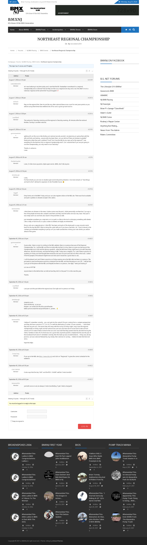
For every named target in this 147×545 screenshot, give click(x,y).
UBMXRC (104, 95)
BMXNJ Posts (40, 30)
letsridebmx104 (76, 44)
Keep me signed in (18, 421)
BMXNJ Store (92, 30)
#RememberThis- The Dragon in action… (62, 495)
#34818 (90, 350)
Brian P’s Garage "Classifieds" (112, 108)
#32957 (90, 205)
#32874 (90, 98)
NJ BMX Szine (106, 117)
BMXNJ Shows (75, 30)
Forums (18, 62)
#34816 (90, 296)
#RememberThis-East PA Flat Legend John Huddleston (63, 456)
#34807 (90, 238)
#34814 (90, 282)
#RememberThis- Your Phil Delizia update (62, 514)
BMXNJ (15, 19)
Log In (84, 426)
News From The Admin (109, 130)
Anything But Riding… (109, 126)
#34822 (90, 365)
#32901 (90, 129)
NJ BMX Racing (26, 62)
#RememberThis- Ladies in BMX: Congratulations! (29, 477)
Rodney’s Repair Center (110, 121)
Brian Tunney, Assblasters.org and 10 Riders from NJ (97, 477)
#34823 (90, 379)
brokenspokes (58, 30)
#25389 (90, 80)
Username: (14, 411)
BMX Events (36, 62)
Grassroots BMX (107, 91)
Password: (14, 417)
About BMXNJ (24, 30)
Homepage (11, 62)
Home (12, 30)
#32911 (91, 157)
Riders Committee (107, 134)
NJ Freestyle (105, 104)
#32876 (90, 114)
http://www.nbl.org (46, 356)
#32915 (90, 171)
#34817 (90, 316)
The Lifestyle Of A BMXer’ (111, 86)
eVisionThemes (57, 541)
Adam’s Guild (105, 113)
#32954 (90, 189)
